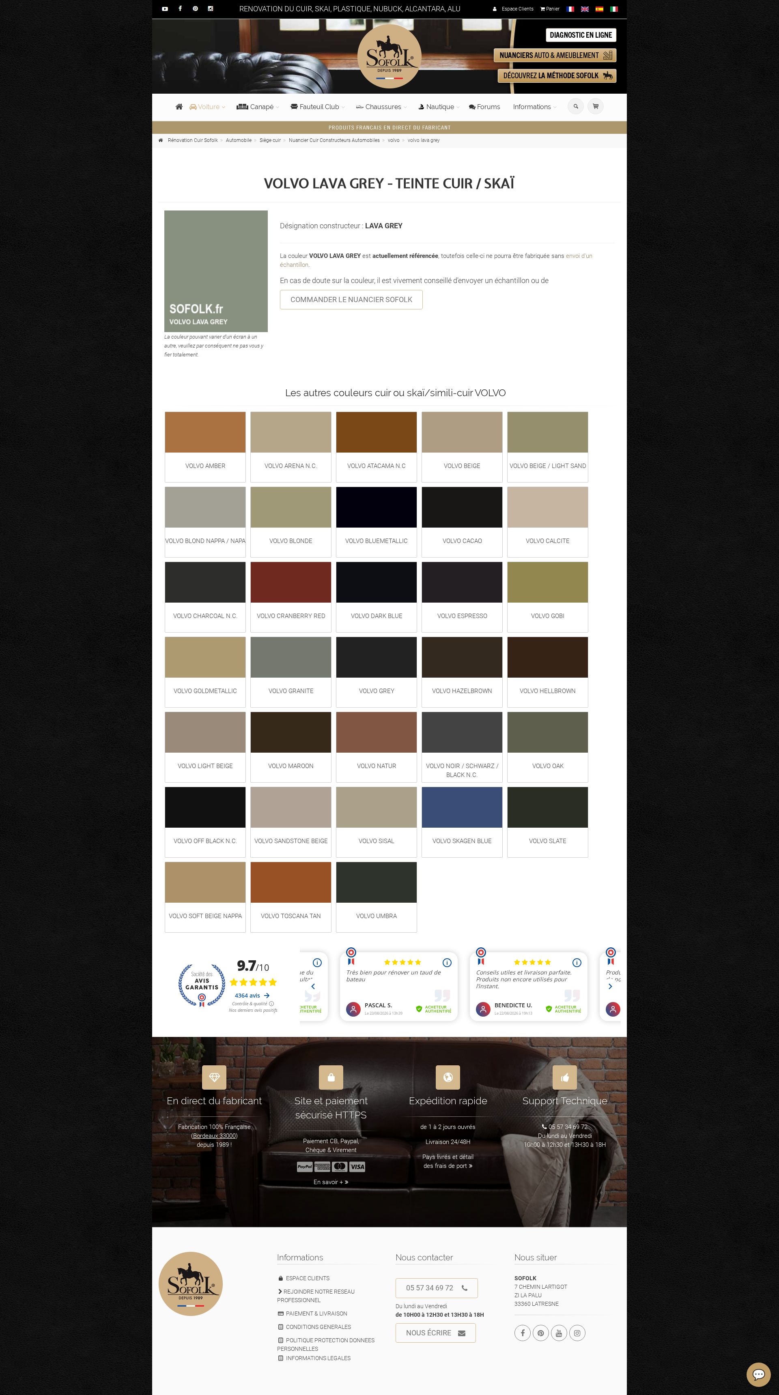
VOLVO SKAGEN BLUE (462, 841)
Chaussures (383, 107)
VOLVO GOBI (547, 616)
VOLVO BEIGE (462, 466)
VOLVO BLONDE (290, 541)
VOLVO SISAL (376, 841)
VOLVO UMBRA (376, 916)
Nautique (440, 107)
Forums (488, 107)
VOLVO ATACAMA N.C (376, 466)
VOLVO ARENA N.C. (291, 466)
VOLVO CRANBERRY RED (291, 616)
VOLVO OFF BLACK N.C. (205, 841)
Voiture (208, 107)
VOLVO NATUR (376, 766)
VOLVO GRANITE (291, 691)
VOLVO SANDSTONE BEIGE (291, 841)
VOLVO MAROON (291, 766)
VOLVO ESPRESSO (462, 616)
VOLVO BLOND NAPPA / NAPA (205, 541)
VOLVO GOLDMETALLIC (205, 691)
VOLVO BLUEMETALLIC (376, 541)
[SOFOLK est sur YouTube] (559, 1333)
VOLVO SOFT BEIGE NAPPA (205, 916)
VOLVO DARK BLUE (376, 616)
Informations (532, 107)
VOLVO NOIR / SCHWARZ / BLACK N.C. (462, 770)
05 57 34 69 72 (429, 1287)
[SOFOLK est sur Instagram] (577, 1333)
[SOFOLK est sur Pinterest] (541, 1333)
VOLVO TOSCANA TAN (291, 916)
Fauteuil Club (319, 107)
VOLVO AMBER (205, 466)
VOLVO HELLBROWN (548, 691)
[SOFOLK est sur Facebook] (522, 1333)
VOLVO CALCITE (548, 541)
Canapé (261, 107)
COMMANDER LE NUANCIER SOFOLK (351, 299)
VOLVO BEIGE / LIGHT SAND (548, 466)
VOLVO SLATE (547, 841)
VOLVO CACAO (462, 541)
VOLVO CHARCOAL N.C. (205, 616)
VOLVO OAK (548, 766)
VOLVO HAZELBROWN (462, 691)
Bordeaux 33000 (214, 1136)
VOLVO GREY (376, 691)
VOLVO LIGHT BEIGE (205, 766)
